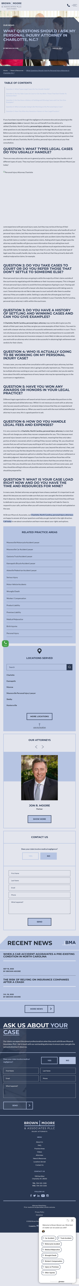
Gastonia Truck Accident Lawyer (19, 556)
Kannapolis (11, 681)
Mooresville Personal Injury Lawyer (21, 693)
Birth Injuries (12, 626)
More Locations (39, 716)
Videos (39, 1152)
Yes (30, 856)
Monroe (10, 687)
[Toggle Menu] (74, 5)
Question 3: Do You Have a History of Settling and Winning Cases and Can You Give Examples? (36, 101)
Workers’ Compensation (16, 598)
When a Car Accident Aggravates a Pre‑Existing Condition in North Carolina (39, 955)
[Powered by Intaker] (61, 1281)
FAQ (39, 1145)
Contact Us (39, 1165)
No (48, 856)
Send (39, 922)
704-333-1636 (41, 1186)
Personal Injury (13, 633)
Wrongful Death (13, 591)
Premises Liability (14, 612)
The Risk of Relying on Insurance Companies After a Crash (36, 980)
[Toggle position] (68, 1220)
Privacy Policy (39, 1212)
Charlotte (11, 675)
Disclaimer (39, 1215)
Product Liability (13, 605)
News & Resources (16, 70)
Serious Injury (12, 577)
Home (5, 70)
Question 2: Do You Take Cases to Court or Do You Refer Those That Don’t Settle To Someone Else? (36, 95)
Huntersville (12, 705)
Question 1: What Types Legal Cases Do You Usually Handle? (28, 89)
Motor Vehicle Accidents (16, 584)
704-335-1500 (41, 1183)
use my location (39, 727)
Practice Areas (39, 1148)
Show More (39, 819)
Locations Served (40, 1162)
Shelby (9, 699)
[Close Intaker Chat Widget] (72, 1220)
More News (36, 1009)
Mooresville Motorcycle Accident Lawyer (23, 542)
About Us (39, 1142)
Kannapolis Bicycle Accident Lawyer (21, 563)
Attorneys (39, 1155)
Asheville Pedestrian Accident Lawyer (22, 570)
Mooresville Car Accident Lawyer (20, 549)
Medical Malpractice (15, 619)
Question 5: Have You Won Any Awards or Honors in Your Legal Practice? (32, 111)
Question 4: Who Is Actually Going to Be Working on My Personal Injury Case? (34, 107)
